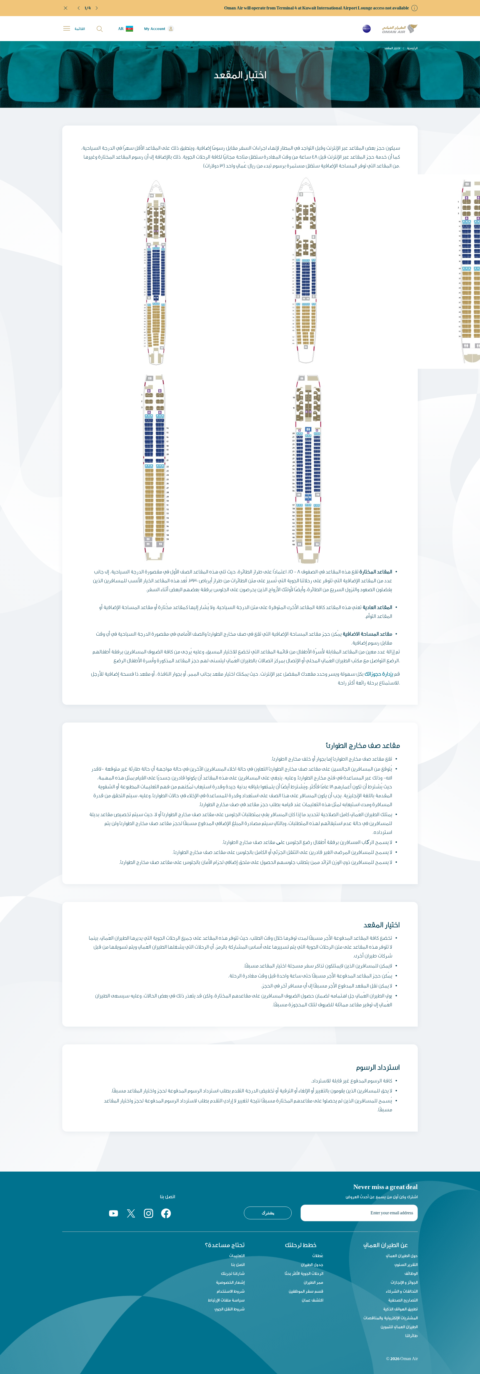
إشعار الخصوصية (230, 1282)
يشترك (268, 1212)
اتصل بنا (238, 1264)
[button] (79, 8)
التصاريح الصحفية (403, 1300)
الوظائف (411, 1273)
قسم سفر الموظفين (306, 1291)
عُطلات (317, 1255)
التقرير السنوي (406, 1264)
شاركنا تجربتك (233, 1273)
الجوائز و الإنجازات (404, 1282)
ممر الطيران (313, 1282)
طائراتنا (411, 1335)
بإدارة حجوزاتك (378, 673)
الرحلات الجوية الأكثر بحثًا (304, 1273)
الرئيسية (412, 48)
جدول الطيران (312, 1264)
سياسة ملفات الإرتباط (226, 1300)
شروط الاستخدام (231, 1291)
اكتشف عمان (312, 1300)
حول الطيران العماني (402, 1255)
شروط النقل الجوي (229, 1309)
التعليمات (237, 1255)
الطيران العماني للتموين (399, 1327)
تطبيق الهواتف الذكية (400, 1309)
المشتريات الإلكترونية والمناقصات (390, 1318)
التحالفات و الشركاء (402, 1291)
